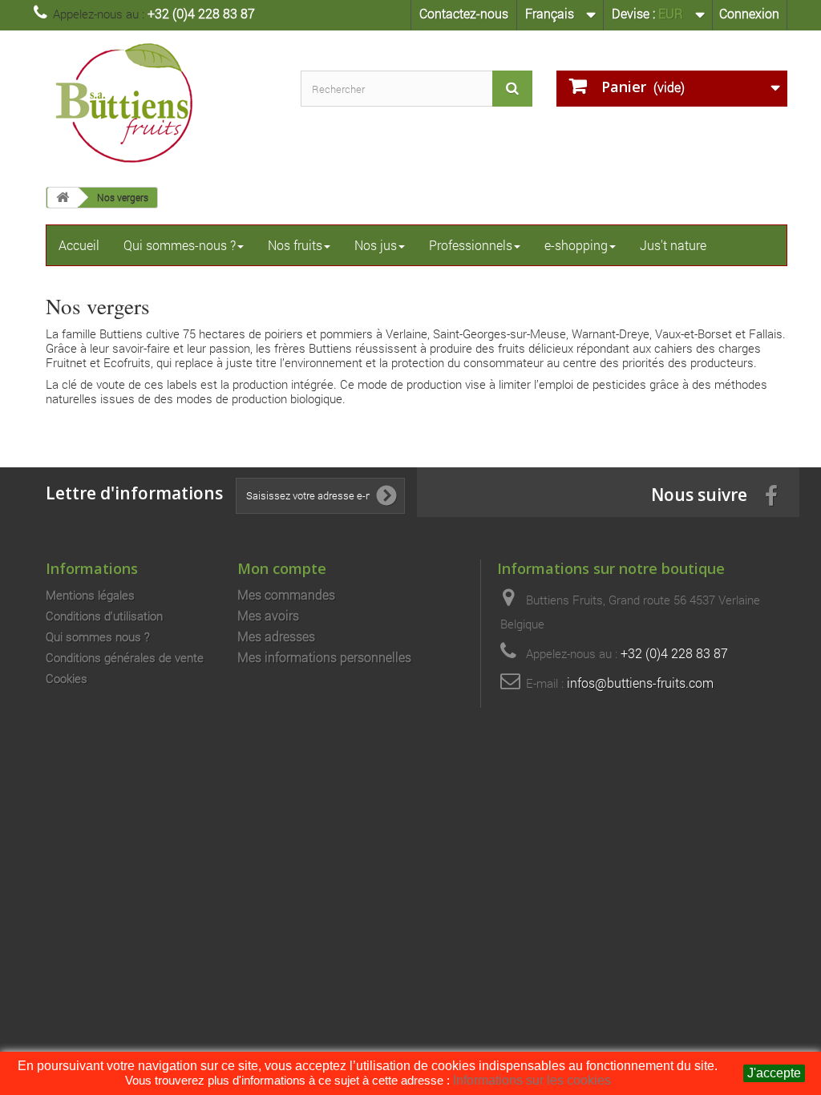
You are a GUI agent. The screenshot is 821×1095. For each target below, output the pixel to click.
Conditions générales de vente (125, 657)
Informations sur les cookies (532, 1080)
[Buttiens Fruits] (161, 102)
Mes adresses (276, 636)
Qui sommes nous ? (98, 636)
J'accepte (774, 1073)
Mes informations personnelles (324, 657)
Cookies (66, 678)
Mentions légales (90, 595)
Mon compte (281, 568)
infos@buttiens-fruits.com (640, 682)
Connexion (749, 14)
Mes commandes (286, 595)
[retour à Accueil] (62, 198)
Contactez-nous (463, 14)
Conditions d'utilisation (104, 616)
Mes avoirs (268, 616)
